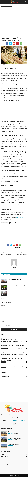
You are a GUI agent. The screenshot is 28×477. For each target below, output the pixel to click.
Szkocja (2, 6)
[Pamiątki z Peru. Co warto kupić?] (4, 439)
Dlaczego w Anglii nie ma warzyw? (16, 285)
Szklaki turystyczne (5, 456)
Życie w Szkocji (4, 469)
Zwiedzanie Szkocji (5, 466)
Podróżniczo (3, 348)
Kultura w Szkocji (4, 464)
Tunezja (2, 458)
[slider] (4, 222)
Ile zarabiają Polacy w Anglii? (7, 254)
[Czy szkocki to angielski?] (4, 293)
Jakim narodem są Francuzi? (15, 279)
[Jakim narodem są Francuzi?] (4, 281)
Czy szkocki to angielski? (14, 292)
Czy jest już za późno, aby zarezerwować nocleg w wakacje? (12, 352)
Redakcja (5, 40)
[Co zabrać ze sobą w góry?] (4, 433)
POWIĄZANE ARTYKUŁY (6, 274)
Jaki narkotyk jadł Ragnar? (21, 254)
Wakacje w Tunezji (5, 460)
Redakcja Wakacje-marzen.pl (12, 341)
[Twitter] (15, 424)
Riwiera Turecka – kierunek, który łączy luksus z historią (12, 366)
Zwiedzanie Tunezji (5, 467)
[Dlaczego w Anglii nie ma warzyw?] (4, 287)
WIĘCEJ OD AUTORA (5, 276)
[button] (26, 2)
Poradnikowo (3, 341)
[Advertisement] (14, 22)
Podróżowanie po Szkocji (8, 6)
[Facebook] (12, 424)
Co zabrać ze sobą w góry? (13, 431)
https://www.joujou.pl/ (20, 217)
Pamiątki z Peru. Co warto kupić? (14, 438)
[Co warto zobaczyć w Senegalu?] (4, 446)
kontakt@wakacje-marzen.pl (19, 420)
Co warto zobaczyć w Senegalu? (14, 444)
